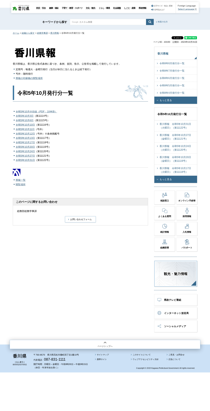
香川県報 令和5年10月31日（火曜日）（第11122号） (175, 126)
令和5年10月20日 (25, 147)
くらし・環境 (104, 8)
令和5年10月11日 (25, 129)
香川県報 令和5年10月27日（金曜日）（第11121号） (175, 137)
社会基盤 (117, 8)
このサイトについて (142, 355)
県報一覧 (21, 180)
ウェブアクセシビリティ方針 (146, 359)
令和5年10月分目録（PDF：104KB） (36, 111)
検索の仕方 (163, 22)
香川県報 (54, 33)
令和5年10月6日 (25, 120)
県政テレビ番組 (172, 300)
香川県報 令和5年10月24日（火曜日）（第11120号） (175, 148)
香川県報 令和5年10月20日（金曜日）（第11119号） (175, 159)
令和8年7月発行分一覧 (172, 70)
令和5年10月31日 (25, 160)
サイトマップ (103, 355)
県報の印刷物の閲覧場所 (29, 78)
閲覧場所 (21, 184)
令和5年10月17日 (25, 142)
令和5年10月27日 (25, 156)
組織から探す (28, 33)
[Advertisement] (105, 383)
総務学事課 (42, 33)
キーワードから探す (54, 21)
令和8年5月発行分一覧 (172, 85)
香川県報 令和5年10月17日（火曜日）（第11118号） (175, 170)
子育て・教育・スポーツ (72, 8)
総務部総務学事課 (27, 211)
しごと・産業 (129, 8)
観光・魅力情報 (176, 274)
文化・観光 (90, 8)
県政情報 (142, 8)
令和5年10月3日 (25, 116)
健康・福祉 (53, 8)
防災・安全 (41, 8)
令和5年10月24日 (25, 151)
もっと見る (166, 100)
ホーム (16, 33)
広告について (174, 359)
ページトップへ (105, 346)
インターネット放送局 (176, 313)
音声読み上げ (159, 10)
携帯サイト (102, 359)
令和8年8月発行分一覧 (172, 63)
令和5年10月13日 (25, 138)
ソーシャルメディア (175, 326)
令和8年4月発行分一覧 (172, 93)
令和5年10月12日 (25, 133)
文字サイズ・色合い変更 (163, 6)
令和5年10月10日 (25, 124)
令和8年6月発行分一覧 (172, 78)
